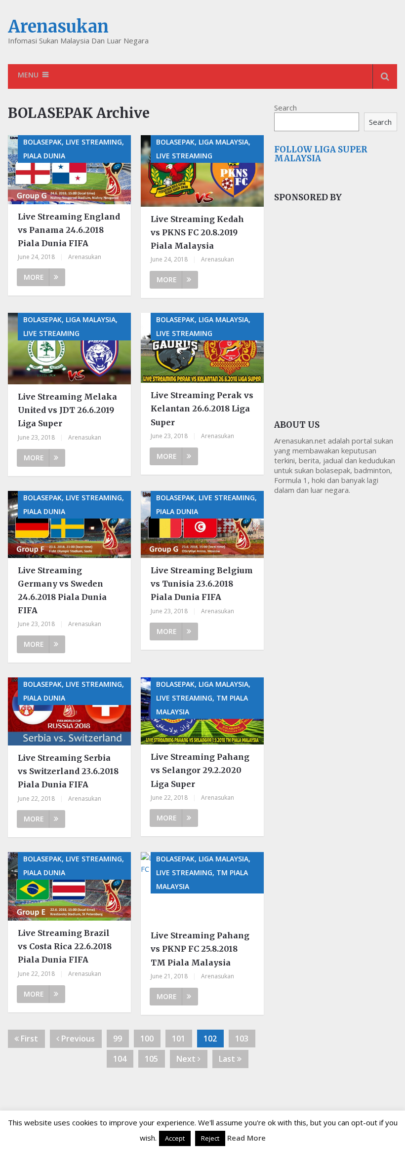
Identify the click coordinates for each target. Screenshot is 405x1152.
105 (151, 1058)
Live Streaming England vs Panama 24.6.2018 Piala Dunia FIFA (69, 230)
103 (241, 1038)
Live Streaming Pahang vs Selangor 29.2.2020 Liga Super (200, 770)
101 (178, 1038)
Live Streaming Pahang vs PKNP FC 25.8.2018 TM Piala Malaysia (200, 948)
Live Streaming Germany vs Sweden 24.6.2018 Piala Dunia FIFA (62, 590)
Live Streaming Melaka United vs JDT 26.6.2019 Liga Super (67, 410)
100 (147, 1038)
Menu (28, 74)
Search (285, 107)
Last (228, 1058)
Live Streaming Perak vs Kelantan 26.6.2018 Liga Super (202, 408)
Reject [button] (210, 1138)
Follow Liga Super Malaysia (320, 154)
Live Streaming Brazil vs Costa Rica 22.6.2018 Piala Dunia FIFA (65, 946)
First (28, 1038)
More (34, 277)
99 (117, 1038)
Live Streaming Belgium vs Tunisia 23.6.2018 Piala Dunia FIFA (202, 583)
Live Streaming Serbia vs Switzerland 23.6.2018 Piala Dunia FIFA (68, 771)
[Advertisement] (339, 289)
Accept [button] (175, 1138)
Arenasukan (58, 26)
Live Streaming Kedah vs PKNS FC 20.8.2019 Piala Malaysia (197, 232)
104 (119, 1058)
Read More (246, 1138)
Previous (77, 1038)
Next (187, 1058)
